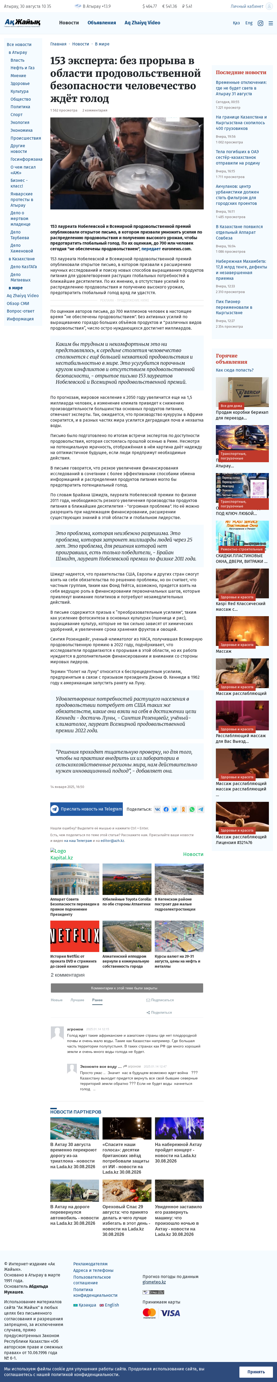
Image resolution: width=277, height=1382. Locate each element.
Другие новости (19, 148)
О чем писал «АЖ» (23, 170)
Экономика (22, 130)
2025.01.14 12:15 (97, 1029)
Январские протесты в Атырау (22, 199)
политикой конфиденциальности (84, 1374)
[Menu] (271, 23)
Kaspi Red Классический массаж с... (241, 603)
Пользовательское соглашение (92, 1280)
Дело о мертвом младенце (21, 218)
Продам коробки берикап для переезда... (242, 412)
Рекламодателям (90, 1263)
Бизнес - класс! (19, 183)
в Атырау (18, 52)
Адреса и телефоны (93, 1270)
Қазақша (87, 1305)
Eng (248, 22)
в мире (16, 287)
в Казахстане (22, 258)
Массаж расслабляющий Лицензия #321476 (241, 836)
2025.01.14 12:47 (155, 1066)
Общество (21, 99)
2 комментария (95, 110)
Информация (20, 318)
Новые (56, 999)
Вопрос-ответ (20, 311)
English (112, 1305)
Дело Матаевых (21, 277)
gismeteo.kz (154, 1282)
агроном (134, 1066)
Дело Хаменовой (22, 248)
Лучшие (77, 999)
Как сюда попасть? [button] (234, 370)
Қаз (236, 22)
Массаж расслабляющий (241, 690)
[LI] (154, 1265)
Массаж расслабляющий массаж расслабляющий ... (241, 786)
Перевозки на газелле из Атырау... (241, 460)
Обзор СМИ (18, 303)
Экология (20, 122)
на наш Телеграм (78, 841)
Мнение (18, 75)
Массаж (234, 648)
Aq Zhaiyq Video (142, 23)
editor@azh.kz (112, 841)
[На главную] (22, 22)
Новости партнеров (75, 1112)
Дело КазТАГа (24, 266)
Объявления (102, 23)
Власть (17, 60)
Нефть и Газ (23, 67)
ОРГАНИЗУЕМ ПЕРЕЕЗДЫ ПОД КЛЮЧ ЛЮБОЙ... (240, 508)
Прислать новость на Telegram (91, 809)
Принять (256, 1371)
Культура (20, 91)
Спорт (16, 114)
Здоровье (20, 83)
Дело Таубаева (20, 234)
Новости (69, 23)
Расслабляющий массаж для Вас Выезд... (241, 735)
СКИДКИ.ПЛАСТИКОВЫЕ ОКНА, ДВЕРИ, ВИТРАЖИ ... (242, 555)
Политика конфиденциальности (95, 1292)
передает (151, 248)
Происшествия (26, 138)
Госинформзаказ (26, 159)
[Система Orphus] (153, 1292)
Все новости (19, 44)
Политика (20, 106)
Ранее (97, 999)
